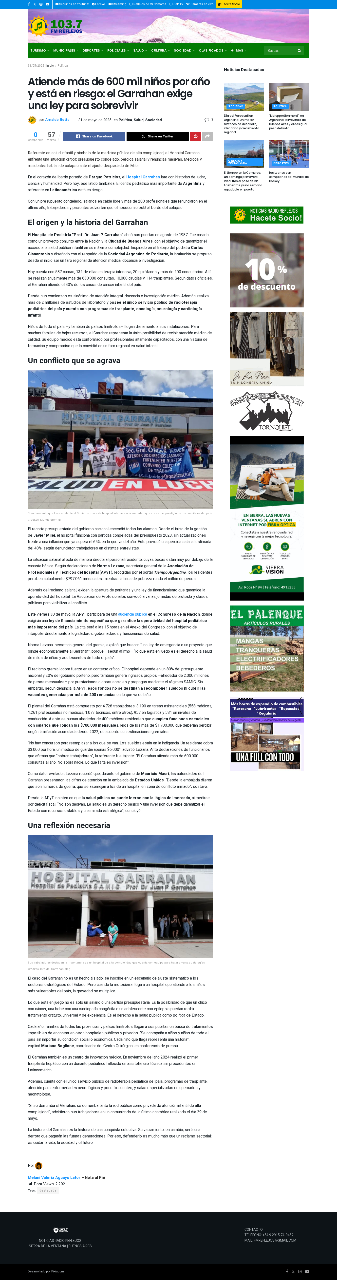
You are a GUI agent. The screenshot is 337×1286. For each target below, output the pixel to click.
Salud (139, 120)
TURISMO (38, 50)
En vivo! (100, 4)
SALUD (138, 50)
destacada (47, 1190)
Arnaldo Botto (57, 120)
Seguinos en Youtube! (73, 4)
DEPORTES (91, 50)
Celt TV (178, 4)
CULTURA (159, 50)
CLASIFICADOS (211, 50)
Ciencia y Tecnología (237, 162)
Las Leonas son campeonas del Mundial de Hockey (289, 176)
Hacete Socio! (231, 4)
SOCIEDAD (182, 50)
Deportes (281, 163)
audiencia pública (132, 614)
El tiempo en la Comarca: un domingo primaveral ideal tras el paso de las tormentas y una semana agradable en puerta (243, 180)
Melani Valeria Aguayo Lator (54, 1178)
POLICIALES (116, 50)
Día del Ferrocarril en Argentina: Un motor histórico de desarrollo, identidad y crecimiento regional (241, 123)
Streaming (119, 4)
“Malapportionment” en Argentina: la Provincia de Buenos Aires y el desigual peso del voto (288, 121)
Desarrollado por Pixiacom (46, 1271)
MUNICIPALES (64, 50)
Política (63, 65)
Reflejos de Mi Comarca (149, 4)
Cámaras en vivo (201, 4)
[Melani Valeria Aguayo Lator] (38, 1166)
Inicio (50, 65)
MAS (239, 50)
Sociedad (153, 120)
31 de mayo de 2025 (94, 120)
